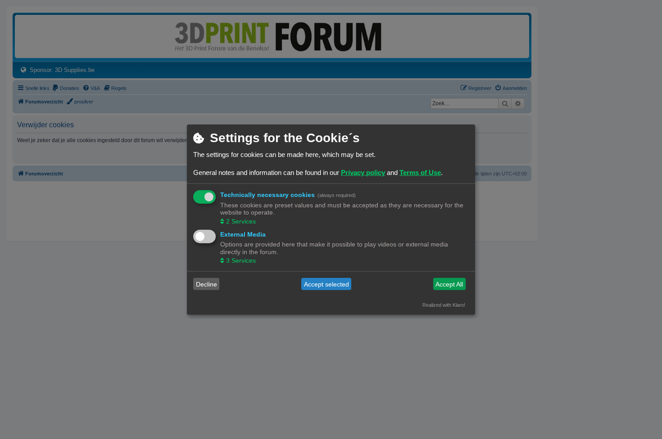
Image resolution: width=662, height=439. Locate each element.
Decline (206, 283)
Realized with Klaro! (443, 305)
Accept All (449, 283)
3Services (241, 260)
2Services (241, 220)
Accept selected (326, 283)
